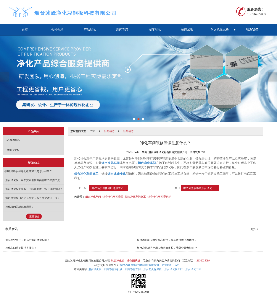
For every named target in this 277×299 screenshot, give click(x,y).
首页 (25, 29)
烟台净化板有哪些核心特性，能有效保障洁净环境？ (167, 240)
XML (178, 264)
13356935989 (202, 260)
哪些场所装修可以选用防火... (108, 188)
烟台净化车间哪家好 (159, 196)
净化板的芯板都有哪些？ (19, 206)
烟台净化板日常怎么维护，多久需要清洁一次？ (32, 197)
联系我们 (252, 29)
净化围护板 (12, 150)
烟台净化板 (94, 269)
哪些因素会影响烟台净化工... (199, 188)
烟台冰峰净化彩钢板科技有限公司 (139, 264)
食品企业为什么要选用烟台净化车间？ (27, 240)
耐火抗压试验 (220, 29)
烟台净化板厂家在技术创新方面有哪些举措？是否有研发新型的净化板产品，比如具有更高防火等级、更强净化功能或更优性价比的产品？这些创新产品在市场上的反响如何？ (34, 180)
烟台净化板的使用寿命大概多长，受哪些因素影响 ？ (167, 247)
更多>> (254, 229)
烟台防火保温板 (152, 269)
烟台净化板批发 (113, 269)
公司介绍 (57, 29)
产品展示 (90, 29)
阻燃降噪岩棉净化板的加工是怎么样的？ (28, 171)
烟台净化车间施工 (135, 196)
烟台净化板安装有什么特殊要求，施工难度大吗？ (34, 189)
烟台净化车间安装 (113, 196)
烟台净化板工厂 (173, 269)
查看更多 (34, 216)
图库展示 (155, 29)
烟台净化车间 (93, 196)
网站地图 (167, 264)
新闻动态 (122, 29)
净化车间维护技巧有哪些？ (21, 247)
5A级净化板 (13, 140)
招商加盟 (187, 29)
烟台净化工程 (193, 269)
